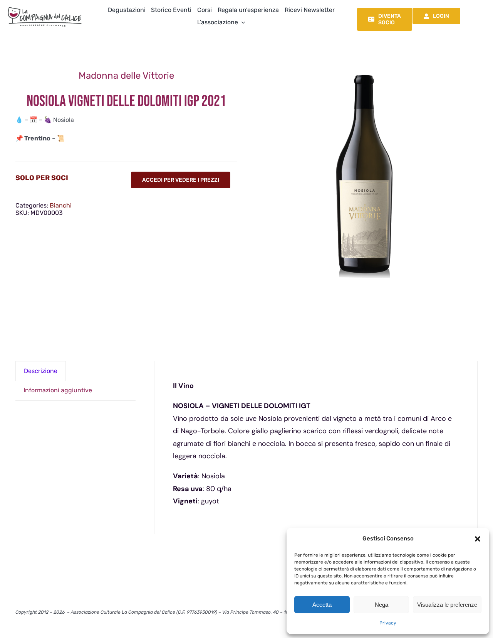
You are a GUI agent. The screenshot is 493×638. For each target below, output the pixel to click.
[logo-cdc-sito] (45, 6)
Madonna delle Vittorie (126, 75)
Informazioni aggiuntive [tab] (57, 390)
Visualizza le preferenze (447, 604)
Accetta (322, 604)
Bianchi (61, 205)
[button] (477, 539)
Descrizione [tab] (40, 371)
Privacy (387, 623)
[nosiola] (367, 177)
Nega (381, 604)
